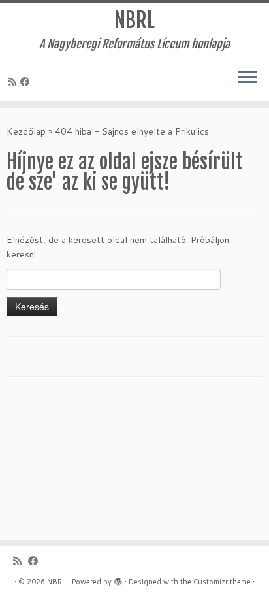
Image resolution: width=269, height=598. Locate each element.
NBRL (134, 20)
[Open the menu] (247, 78)
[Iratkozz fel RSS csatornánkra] (14, 81)
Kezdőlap (26, 131)
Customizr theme (222, 581)
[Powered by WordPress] (118, 579)
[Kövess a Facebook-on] (26, 81)
